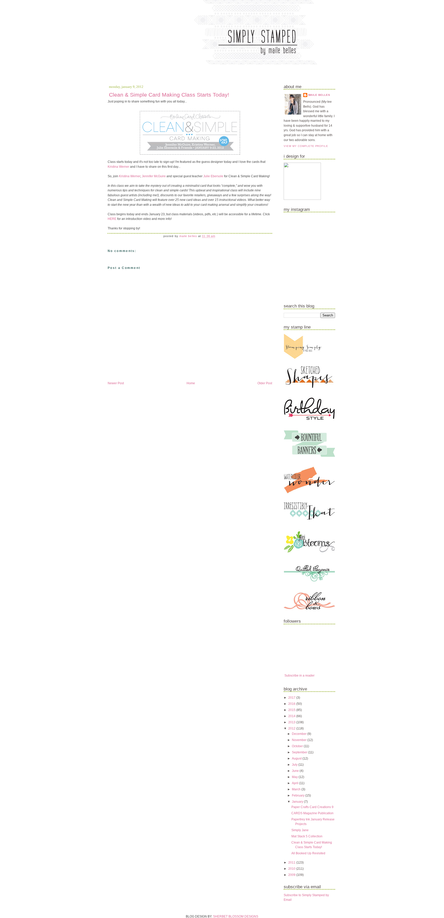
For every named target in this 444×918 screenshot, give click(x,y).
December (299, 734)
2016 (292, 704)
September (300, 752)
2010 (292, 868)
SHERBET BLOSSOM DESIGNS (235, 916)
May (295, 777)
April (295, 783)
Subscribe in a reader (299, 675)
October (298, 746)
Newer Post (116, 383)
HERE (112, 218)
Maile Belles (319, 94)
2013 (292, 722)
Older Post (264, 383)
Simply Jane (300, 830)
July (295, 764)
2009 (292, 875)
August (297, 758)
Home (191, 383)
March (296, 789)
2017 (292, 697)
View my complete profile (306, 146)
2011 (292, 862)
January (298, 801)
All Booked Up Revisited (308, 853)
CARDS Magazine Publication (312, 813)
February (298, 795)
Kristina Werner (118, 166)
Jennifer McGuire (154, 176)
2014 (292, 716)
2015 (292, 710)
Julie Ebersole (213, 176)
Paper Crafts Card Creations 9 (312, 807)
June (296, 771)
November (299, 740)
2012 (292, 728)
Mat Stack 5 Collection (306, 836)
